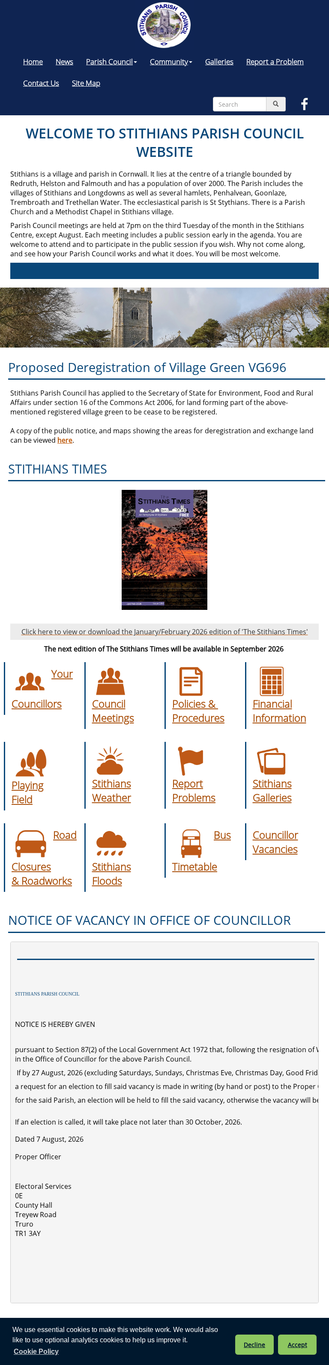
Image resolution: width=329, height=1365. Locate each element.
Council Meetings (113, 710)
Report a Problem (275, 61)
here (64, 440)
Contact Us (41, 83)
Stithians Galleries (272, 790)
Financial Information (279, 710)
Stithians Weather (111, 790)
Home (33, 61)
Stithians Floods (111, 873)
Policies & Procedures (198, 710)
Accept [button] (297, 1345)
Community (169, 61)
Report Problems (193, 790)
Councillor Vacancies (275, 842)
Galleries (219, 61)
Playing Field (28, 792)
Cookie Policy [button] (36, 1351)
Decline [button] (254, 1345)
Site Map (86, 83)
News (64, 61)
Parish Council (109, 61)
